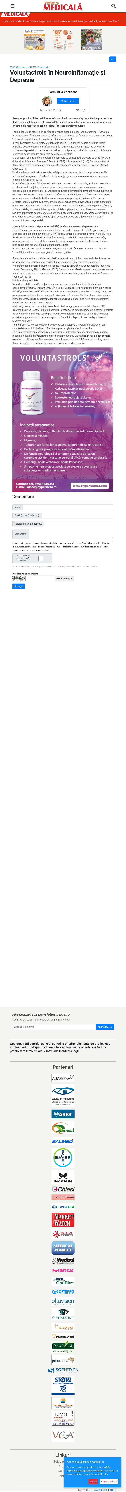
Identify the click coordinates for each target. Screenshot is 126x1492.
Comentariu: (20, 533)
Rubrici (63, 1471)
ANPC (113, 1490)
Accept (93, 1481)
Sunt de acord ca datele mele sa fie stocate (23, 558)
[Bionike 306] (63, 40)
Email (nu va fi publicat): (26, 515)
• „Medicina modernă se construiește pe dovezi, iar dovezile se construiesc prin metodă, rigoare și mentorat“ (60, 21)
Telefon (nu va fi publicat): (28, 523)
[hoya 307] (91, 40)
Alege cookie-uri (109, 1481)
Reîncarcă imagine (64, 578)
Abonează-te (105, 1026)
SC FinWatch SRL (98, 1490)
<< (112, 59)
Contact (63, 1476)
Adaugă (18, 586)
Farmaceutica (44, 67)
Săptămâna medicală (19, 67)
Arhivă (63, 1466)
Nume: (17, 507)
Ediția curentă (63, 1461)
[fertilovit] (35, 40)
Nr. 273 (33, 67)
